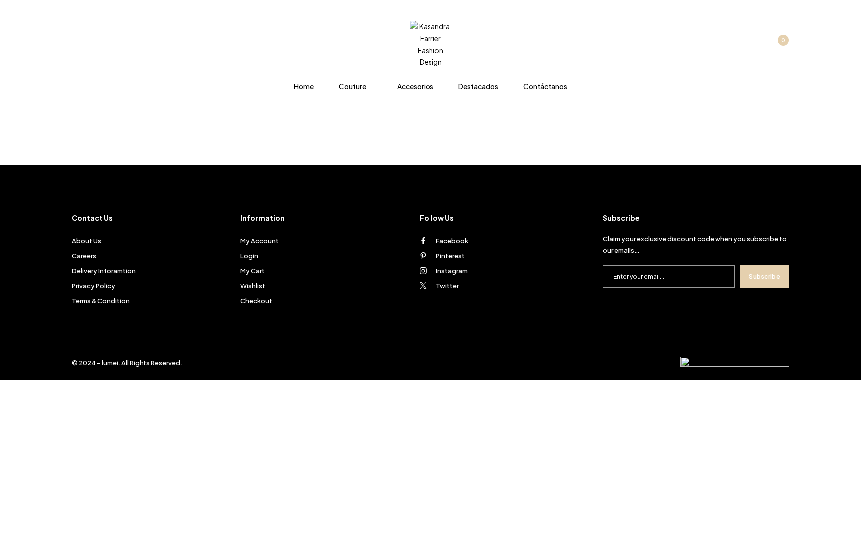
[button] (778, 45)
